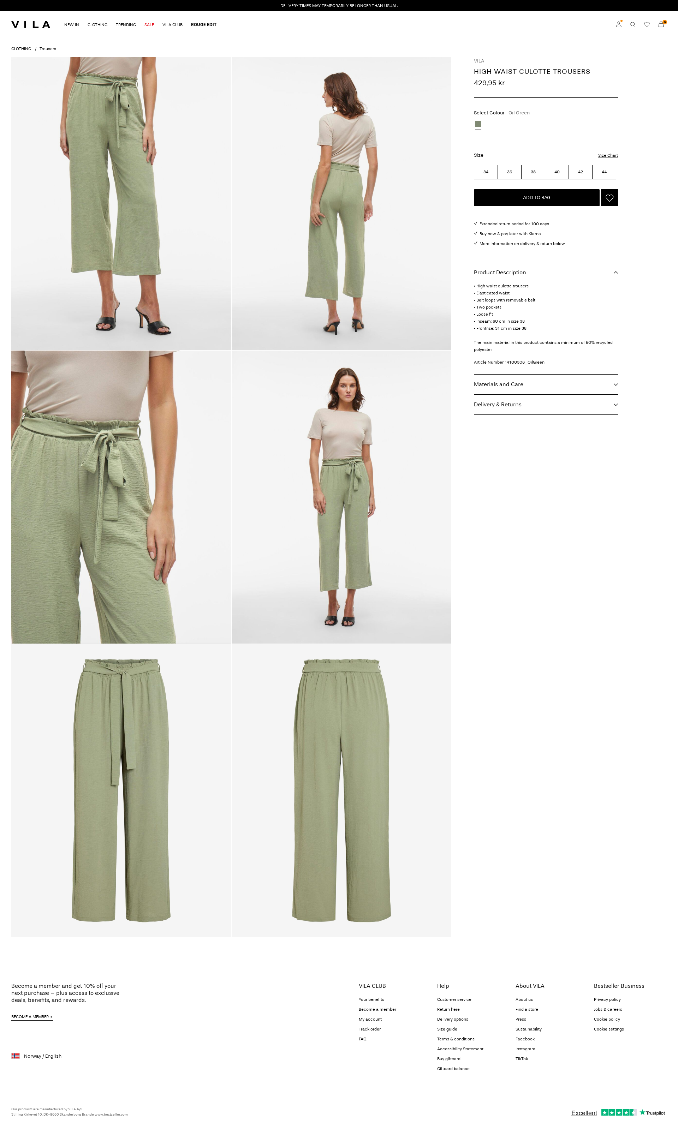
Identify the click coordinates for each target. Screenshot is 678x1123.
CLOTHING (21, 48)
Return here (448, 1009)
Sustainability (529, 1029)
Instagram (525, 1048)
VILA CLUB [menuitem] (172, 24)
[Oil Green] (478, 124)
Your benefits (371, 999)
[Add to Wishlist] (609, 197)
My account (370, 1019)
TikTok (522, 1058)
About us (524, 999)
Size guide (447, 1029)
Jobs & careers (608, 1009)
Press (521, 1019)
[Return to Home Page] (30, 24)
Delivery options (452, 1019)
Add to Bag (537, 198)
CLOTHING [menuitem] (97, 24)
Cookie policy (607, 1019)
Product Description (500, 272)
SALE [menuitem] (149, 24)
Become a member (377, 1009)
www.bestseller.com (111, 1114)
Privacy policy (607, 999)
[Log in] (618, 24)
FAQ (363, 1039)
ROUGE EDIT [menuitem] (203, 24)
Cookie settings (609, 1029)
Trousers (48, 48)
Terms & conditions (456, 1039)
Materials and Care (498, 384)
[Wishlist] (647, 24)
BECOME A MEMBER (30, 1016)
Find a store (527, 1009)
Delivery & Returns (498, 404)
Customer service (454, 999)
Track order (370, 1029)
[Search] (632, 24)
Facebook (525, 1039)
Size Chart (608, 155)
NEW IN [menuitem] (71, 24)
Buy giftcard (448, 1058)
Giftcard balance (453, 1068)
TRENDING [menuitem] (126, 24)
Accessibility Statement (460, 1048)
